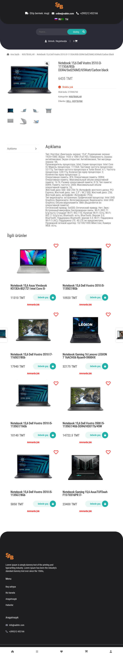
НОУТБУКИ (77, 101)
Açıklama (12, 148)
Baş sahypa (11, 586)
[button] (54, 244)
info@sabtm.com (16, 625)
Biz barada (10, 592)
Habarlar (9, 605)
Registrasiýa (61, 41)
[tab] (23, 149)
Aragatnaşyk (11, 599)
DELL (68, 101)
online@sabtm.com (65, 13)
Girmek (51, 41)
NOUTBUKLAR (28, 54)
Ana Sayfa (14, 54)
